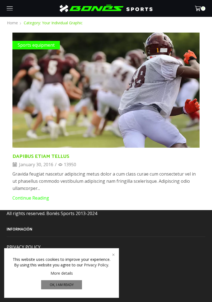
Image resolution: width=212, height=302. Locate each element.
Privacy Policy (96, 264)
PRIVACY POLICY (24, 247)
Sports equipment (36, 45)
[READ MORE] (106, 89)
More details (62, 273)
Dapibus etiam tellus (40, 156)
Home (12, 22)
